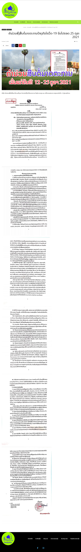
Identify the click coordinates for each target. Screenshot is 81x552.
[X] (16, 45)
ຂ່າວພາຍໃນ (29, 27)
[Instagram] (43, 548)
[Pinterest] (20, 45)
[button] (78, 22)
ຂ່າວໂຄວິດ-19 (9, 29)
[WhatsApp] (24, 45)
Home (24, 27)
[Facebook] (13, 45)
